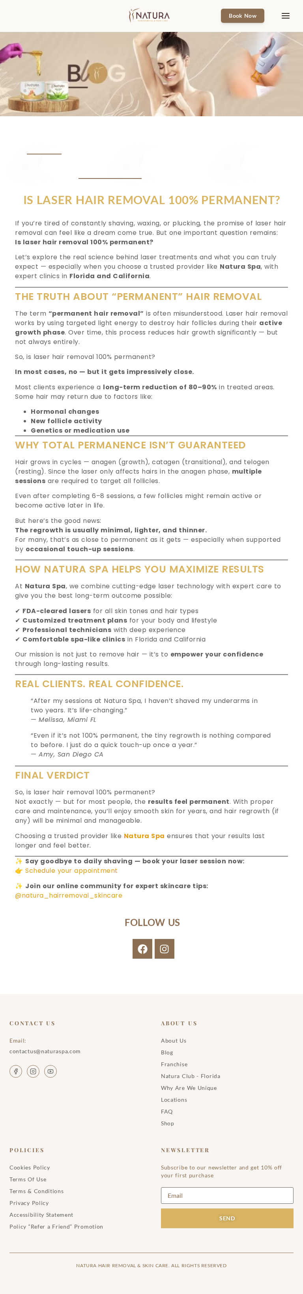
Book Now (242, 15)
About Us (174, 1040)
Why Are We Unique (189, 1087)
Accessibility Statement (41, 1214)
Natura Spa (144, 835)
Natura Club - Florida (191, 1076)
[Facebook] (142, 949)
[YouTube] (50, 1071)
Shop (167, 1123)
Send (227, 1218)
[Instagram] (164, 949)
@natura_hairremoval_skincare (68, 895)
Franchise (174, 1064)
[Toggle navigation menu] (279, 15)
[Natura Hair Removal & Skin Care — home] (151, 15)
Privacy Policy (29, 1202)
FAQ (167, 1111)
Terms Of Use (27, 1179)
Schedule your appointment (71, 870)
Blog (167, 1052)
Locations (174, 1099)
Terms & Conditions (36, 1191)
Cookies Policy (29, 1167)
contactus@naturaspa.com (45, 1051)
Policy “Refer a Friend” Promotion (56, 1226)
